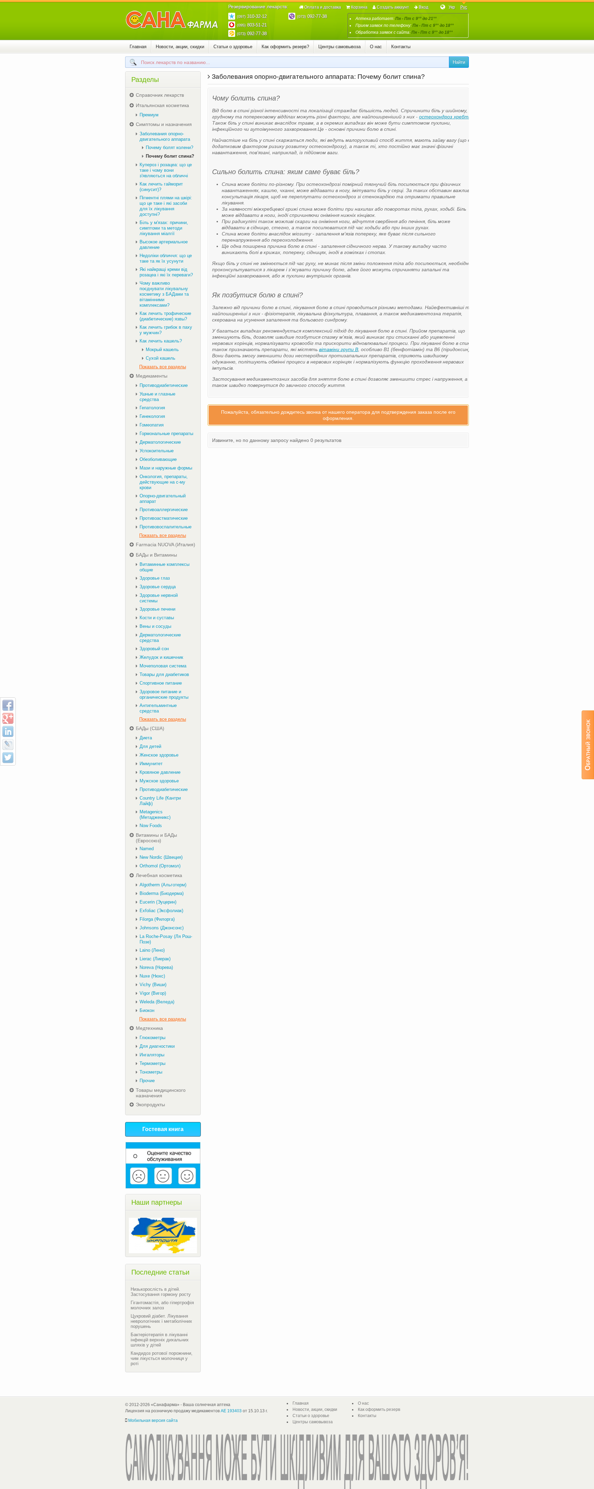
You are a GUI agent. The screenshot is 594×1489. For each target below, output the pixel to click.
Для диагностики (157, 1046)
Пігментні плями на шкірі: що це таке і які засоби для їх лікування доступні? (166, 206)
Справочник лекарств (160, 95)
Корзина (359, 7)
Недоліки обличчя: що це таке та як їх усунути (166, 258)
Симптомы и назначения (164, 124)
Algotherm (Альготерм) (163, 884)
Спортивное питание (161, 683)
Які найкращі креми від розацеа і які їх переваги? (166, 272)
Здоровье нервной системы (159, 598)
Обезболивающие (158, 459)
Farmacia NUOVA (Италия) (165, 544)
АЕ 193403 (231, 1410)
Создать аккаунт (393, 7)
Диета (146, 737)
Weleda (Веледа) (157, 1001)
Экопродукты (150, 1104)
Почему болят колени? (169, 147)
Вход (423, 7)
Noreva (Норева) (156, 967)
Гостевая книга (163, 1129)
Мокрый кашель (162, 349)
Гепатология (152, 407)
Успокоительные (157, 450)
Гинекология (152, 416)
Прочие (147, 1080)
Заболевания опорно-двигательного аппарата (165, 136)
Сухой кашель (160, 358)
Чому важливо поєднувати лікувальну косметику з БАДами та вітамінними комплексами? (164, 294)
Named (147, 848)
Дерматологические (160, 442)
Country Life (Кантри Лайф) (160, 800)
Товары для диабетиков (164, 674)
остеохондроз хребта (445, 116)
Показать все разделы (162, 366)
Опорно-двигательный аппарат (163, 498)
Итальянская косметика (162, 105)
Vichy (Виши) (153, 984)
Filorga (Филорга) (157, 919)
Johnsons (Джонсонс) (162, 927)
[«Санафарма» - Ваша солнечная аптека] (172, 20)
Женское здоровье (159, 755)
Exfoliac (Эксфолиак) (161, 910)
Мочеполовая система (163, 665)
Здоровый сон (154, 648)
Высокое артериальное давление (164, 244)
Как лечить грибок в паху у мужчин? (166, 330)
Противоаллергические (164, 509)
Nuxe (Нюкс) (152, 976)
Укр (452, 7)
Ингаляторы (152, 1054)
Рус (463, 7)
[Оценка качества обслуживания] (163, 1165)
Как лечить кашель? (161, 341)
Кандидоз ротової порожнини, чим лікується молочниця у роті (161, 1358)
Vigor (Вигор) (153, 993)
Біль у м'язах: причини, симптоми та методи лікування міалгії (164, 228)
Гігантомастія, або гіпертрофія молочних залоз (162, 1305)
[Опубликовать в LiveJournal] (7, 744)
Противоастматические (164, 518)
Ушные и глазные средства (157, 396)
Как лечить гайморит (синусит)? (161, 186)
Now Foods (151, 825)
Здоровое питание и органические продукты (164, 694)
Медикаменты (151, 376)
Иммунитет (151, 763)
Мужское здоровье (159, 780)
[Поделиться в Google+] (7, 718)
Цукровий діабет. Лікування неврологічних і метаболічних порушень (161, 1321)
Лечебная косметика (159, 875)
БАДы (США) (150, 728)
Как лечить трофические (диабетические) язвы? (165, 316)
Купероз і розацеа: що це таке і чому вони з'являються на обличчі (166, 170)
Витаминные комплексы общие (164, 567)
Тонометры (151, 1072)
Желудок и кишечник (161, 657)
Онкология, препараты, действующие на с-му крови (164, 482)
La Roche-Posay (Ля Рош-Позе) (166, 939)
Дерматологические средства (160, 637)
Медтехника (149, 1028)
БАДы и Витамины (156, 555)
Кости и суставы (157, 617)
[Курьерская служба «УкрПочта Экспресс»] (163, 1235)
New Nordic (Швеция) (161, 857)
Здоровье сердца (158, 586)
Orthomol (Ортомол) (160, 865)
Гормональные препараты (166, 433)
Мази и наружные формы (166, 468)
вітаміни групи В (338, 349)
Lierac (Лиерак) (155, 958)
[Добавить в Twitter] (7, 757)
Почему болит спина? (170, 156)
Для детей (150, 746)
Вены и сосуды (155, 626)
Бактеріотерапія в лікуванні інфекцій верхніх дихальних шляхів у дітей (160, 1340)
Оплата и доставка (322, 7)
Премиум (149, 114)
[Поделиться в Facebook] (7, 705)
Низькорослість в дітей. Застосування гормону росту (161, 1292)
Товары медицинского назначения (161, 1092)
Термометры (152, 1063)
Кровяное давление (160, 772)
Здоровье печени (157, 609)
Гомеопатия (152, 424)
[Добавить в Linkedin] (7, 731)
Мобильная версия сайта (153, 1420)
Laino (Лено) (152, 950)
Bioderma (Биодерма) (162, 893)
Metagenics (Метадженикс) (155, 814)
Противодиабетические (164, 385)
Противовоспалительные (165, 526)
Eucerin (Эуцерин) (158, 902)
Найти (459, 62)
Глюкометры (152, 1037)
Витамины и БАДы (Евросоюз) (156, 837)
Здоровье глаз (155, 578)
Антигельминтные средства (158, 708)
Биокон (147, 1010)
